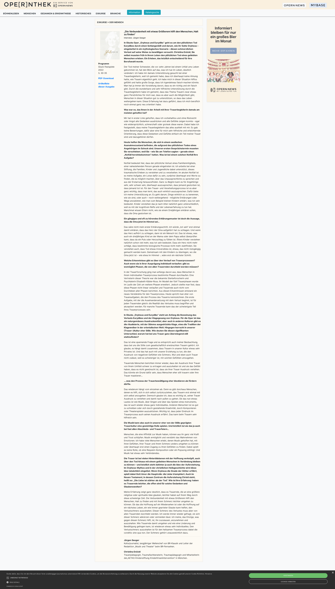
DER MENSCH (116, 22)
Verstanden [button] (288, 575)
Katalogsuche (152, 12)
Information (134, 12)
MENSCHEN (30, 13)
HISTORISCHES (84, 13)
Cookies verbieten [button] (288, 582)
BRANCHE (115, 13)
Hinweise (208, 574)
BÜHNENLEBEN (11, 13)
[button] (109, 582)
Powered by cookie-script (15, 586)
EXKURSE (101, 13)
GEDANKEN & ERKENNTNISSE (56, 13)
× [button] (333, 573)
